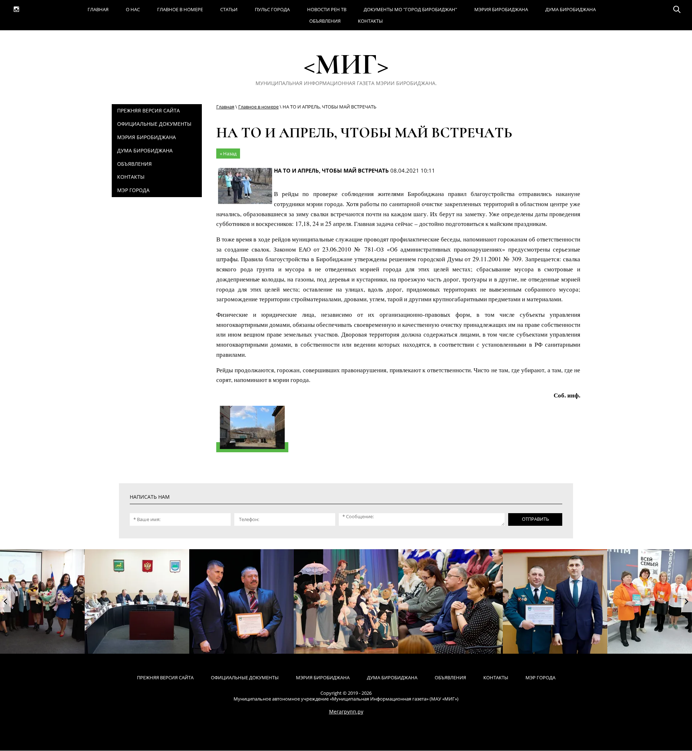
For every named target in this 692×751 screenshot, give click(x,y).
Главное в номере (258, 106)
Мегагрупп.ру (346, 711)
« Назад (228, 153)
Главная (225, 106)
